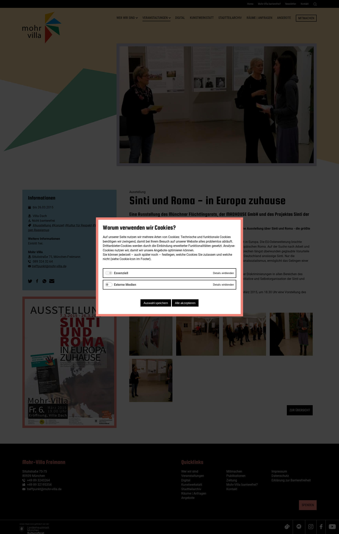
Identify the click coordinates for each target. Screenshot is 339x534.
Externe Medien (125, 285)
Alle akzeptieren (185, 303)
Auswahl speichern (156, 303)
